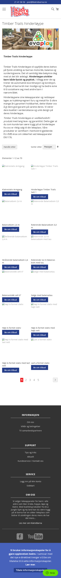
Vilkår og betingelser (30, 426)
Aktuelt (30, 456)
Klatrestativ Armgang (12, 189)
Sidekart (30, 485)
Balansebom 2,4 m (11, 224)
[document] (30, 560)
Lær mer (30, 564)
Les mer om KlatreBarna (30, 523)
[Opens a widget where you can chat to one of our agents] (50, 573)
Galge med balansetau (41, 295)
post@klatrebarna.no (37, 2)
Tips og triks (30, 452)
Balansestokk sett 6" (11, 295)
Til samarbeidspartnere (30, 430)
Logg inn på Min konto (30, 481)
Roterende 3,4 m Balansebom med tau (43, 261)
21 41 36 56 (19, 2)
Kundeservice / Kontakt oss (30, 461)
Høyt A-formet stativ (11, 327)
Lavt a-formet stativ (40, 363)
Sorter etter (36, 146)
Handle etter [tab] (10, 147)
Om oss (30, 422)
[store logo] (20, 11)
